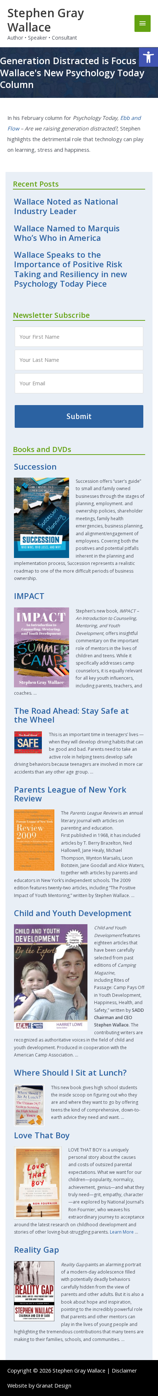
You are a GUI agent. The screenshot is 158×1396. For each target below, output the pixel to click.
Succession (35, 466)
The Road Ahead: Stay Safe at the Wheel (71, 715)
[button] (148, 57)
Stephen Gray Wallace (45, 20)
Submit (79, 416)
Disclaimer (124, 1370)
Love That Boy (42, 1135)
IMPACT (29, 596)
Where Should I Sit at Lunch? (70, 1072)
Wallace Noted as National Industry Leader (66, 206)
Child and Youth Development (73, 913)
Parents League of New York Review (70, 794)
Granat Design (53, 1385)
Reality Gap (36, 1249)
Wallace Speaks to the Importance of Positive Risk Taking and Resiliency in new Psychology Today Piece (70, 269)
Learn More (122, 1232)
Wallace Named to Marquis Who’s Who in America (67, 233)
